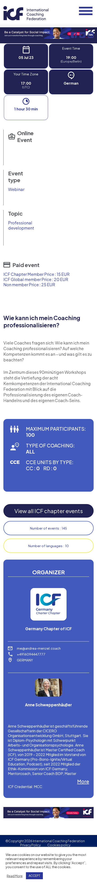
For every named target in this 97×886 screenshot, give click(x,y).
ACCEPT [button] (34, 875)
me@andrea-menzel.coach (39, 648)
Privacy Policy (30, 845)
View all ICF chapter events (48, 510)
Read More (15, 876)
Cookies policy (58, 845)
